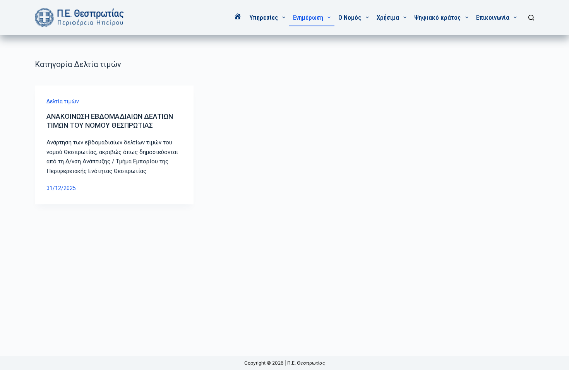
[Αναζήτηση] (531, 18)
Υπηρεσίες (263, 17)
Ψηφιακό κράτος (437, 17)
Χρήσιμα (388, 17)
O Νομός (349, 17)
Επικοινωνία (492, 17)
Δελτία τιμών (62, 101)
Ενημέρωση (308, 17)
